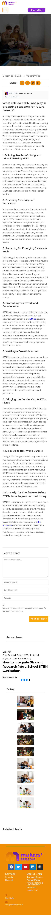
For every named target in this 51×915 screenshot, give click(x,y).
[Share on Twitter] (27, 83)
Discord (9, 880)
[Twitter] (18, 867)
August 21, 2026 (10, 658)
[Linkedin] (32, 867)
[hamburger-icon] (5, 10)
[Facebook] (11, 867)
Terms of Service (35, 877)
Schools (9, 877)
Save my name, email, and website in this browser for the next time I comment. (24, 610)
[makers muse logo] (24, 857)
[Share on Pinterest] (32, 83)
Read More (8, 677)
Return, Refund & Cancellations (35, 884)
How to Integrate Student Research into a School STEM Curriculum (25, 667)
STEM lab (32, 319)
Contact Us (32, 890)
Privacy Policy (33, 880)
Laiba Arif (7, 652)
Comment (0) (24, 658)
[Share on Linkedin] (38, 83)
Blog (5, 655)
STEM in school (31, 655)
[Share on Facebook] (22, 83)
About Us (31, 887)
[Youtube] (25, 867)
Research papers (15, 655)
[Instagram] (40, 867)
